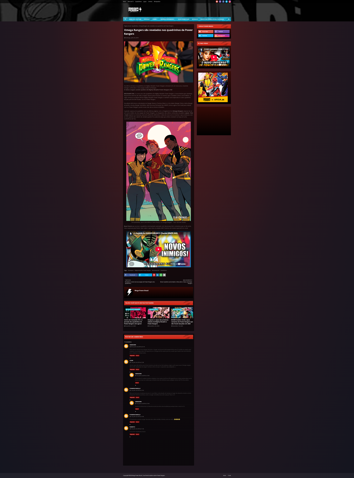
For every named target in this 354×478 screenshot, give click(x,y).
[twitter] (226, 1)
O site (229, 475)
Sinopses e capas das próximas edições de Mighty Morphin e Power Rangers (158, 322)
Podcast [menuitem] (147, 19)
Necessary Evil (155, 270)
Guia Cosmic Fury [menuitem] (183, 19)
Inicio (124, 1)
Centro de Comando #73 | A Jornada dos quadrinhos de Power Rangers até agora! (133, 322)
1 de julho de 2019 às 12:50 (137, 362)
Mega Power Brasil (142, 291)
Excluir (137, 355)
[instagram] (230, 1)
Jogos (144, 1)
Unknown (133, 345)
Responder (132, 355)
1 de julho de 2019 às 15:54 (142, 403)
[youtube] (217, 1)
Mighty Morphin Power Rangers (143, 270)
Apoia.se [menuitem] (195, 19)
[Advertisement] (197, 10)
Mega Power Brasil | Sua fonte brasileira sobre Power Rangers (148, 475)
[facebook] (223, 1)
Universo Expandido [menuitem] (167, 19)
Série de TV (130, 1)
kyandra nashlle (135, 388)
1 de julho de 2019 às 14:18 (137, 416)
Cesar (131, 360)
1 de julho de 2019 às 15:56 (142, 375)
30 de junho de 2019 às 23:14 (138, 346)
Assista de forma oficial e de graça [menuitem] (212, 19)
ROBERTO (132, 427)
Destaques (131, 270)
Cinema (150, 1)
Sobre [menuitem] (155, 19)
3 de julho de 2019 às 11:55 (137, 428)
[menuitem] (125, 19)
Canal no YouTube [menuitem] (135, 19)
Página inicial (127, 26)
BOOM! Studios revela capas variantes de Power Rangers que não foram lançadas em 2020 (182, 322)
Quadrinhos (138, 1)
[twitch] (220, 1)
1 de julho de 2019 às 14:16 (137, 390)
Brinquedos (157, 1)
